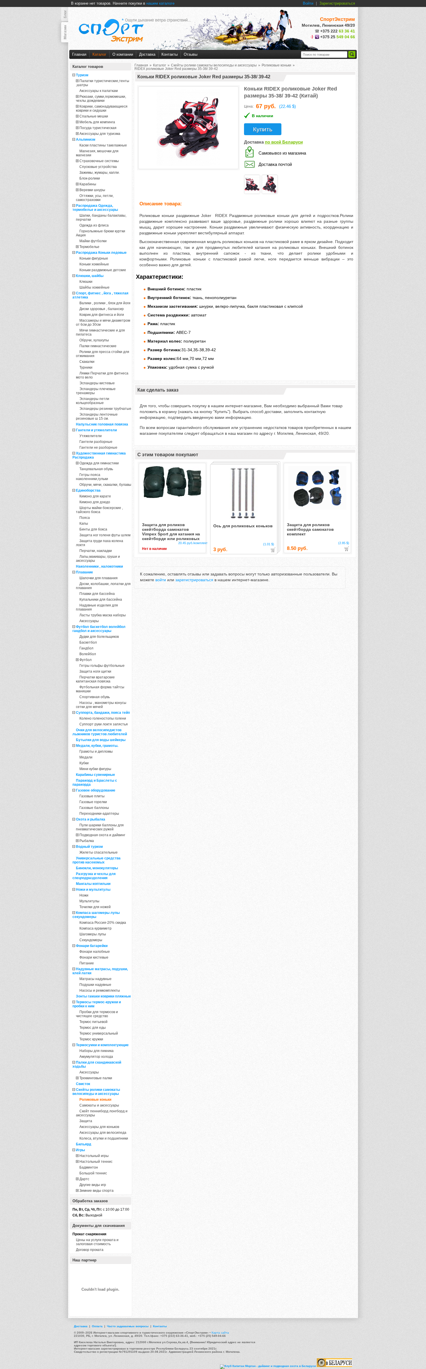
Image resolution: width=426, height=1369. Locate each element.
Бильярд (83, 1144)
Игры (80, 1150)
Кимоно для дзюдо (94, 502)
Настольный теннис (95, 1162)
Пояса (84, 518)
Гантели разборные (95, 442)
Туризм (82, 75)
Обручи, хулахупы (94, 340)
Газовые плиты (92, 796)
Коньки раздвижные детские (102, 270)
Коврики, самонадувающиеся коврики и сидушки (102, 108)
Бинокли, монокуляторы (97, 868)
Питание (86, 963)
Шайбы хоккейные (94, 287)
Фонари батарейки (92, 946)
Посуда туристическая (97, 128)
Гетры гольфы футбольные (102, 666)
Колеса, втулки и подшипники (103, 1138)
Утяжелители (90, 436)
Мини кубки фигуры (95, 769)
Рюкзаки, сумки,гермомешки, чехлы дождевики (101, 99)
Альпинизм (85, 139)
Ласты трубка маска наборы (102, 615)
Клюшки (85, 282)
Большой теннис (93, 1173)
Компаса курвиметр (95, 928)
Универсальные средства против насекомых (96, 860)
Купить (262, 129)
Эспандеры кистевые (97, 383)
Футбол (85, 660)
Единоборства (88, 490)
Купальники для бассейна (100, 599)
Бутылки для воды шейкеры (100, 740)
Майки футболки (93, 241)
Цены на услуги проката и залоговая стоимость (97, 1242)
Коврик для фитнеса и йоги (101, 315)
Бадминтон (88, 1167)
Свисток (83, 1084)
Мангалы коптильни (93, 884)
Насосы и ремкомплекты (99, 990)
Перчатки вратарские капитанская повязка (95, 679)
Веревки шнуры (92, 190)
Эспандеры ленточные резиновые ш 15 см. (97, 416)
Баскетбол (88, 642)
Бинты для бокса (93, 529)
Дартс (84, 1179)
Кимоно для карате (95, 496)
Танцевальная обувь (96, 469)
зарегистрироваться (194, 579)
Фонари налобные (94, 952)
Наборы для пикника (96, 1051)
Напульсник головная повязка (102, 424)
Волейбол (87, 654)
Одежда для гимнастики (99, 463)
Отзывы (190, 54)
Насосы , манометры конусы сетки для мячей (101, 705)
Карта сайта (220, 1332)
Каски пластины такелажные (103, 145)
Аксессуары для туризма (99, 134)
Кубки (84, 763)
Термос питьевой (93, 1022)
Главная (79, 54)
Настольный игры (94, 1156)
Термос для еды (92, 1028)
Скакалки (86, 362)
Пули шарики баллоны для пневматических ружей (100, 827)
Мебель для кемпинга (97, 122)
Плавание (84, 572)
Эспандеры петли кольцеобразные (92, 401)
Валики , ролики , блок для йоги (104, 303)
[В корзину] (273, 550)
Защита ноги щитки (95, 671)
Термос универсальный (98, 1033)
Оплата (97, 1326)
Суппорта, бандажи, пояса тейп (103, 713)
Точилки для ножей (95, 907)
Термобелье (89, 247)
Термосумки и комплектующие (102, 1045)
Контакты (169, 54)
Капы (83, 523)
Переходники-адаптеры (99, 814)
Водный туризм (89, 847)
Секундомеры (90, 940)
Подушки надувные (95, 985)
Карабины (87, 184)
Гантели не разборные (98, 448)
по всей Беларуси (284, 142)
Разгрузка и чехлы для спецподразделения (94, 876)
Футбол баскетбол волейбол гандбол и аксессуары (98, 629)
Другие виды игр (92, 1185)
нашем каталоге (160, 3)
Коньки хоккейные (94, 264)
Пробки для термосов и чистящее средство (97, 1014)
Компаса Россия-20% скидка (102, 923)
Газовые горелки (93, 802)
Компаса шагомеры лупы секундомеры (96, 915)
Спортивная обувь (94, 697)
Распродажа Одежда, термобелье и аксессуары (95, 208)
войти (160, 579)
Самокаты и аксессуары (99, 1105)
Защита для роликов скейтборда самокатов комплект (310, 529)
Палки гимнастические (97, 346)
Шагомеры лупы (92, 934)
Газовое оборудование (95, 790)
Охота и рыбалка (90, 819)
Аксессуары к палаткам (98, 91)
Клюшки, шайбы (89, 276)
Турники (85, 367)
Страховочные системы (99, 161)
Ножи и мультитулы (93, 890)
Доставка (147, 54)
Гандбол (86, 648)
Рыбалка (86, 841)
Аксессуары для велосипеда (102, 1133)
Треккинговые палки (95, 1078)
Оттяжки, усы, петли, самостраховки (95, 198)
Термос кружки (91, 1039)
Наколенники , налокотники (99, 566)
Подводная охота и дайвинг (102, 835)
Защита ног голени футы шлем (104, 535)
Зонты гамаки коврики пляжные (103, 996)
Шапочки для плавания (98, 578)
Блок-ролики (89, 178)
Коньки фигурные (93, 258)
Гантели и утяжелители (96, 430)
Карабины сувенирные (95, 775)
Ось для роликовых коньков (243, 526)
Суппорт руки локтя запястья (103, 724)
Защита (85, 1121)
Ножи (83, 895)
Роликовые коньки (95, 1100)
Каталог (99, 54)
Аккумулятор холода (96, 1057)
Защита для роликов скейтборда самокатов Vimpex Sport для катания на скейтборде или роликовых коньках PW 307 (171, 531)
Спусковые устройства (98, 167)
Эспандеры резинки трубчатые (105, 409)
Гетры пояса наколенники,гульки (92, 477)
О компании (122, 54)
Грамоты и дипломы (96, 751)
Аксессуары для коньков (99, 1127)
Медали (85, 757)
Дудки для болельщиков (99, 637)
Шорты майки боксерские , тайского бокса (99, 510)
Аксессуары (89, 621)
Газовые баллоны (94, 808)
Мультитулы (89, 901)
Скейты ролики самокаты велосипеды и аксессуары (96, 1092)
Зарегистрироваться (337, 3)
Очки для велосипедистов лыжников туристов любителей (99, 732)
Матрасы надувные (95, 979)
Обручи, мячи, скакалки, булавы (105, 485)
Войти (308, 3)
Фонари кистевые (93, 957)
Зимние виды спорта (96, 1191)
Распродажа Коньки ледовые (101, 253)
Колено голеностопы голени (102, 718)
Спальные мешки (93, 116)
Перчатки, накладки (95, 551)
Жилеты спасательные (98, 852)
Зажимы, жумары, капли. (99, 173)
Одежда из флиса (94, 225)
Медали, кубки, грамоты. (97, 746)
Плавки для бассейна (97, 594)
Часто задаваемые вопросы (128, 1326)
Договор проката (89, 1250)
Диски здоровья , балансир (101, 309)
